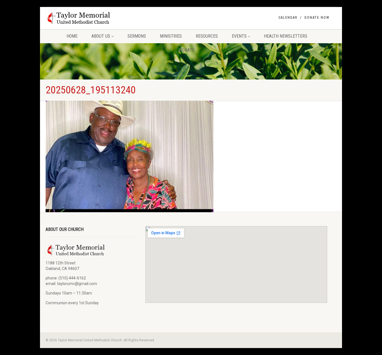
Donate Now (317, 18)
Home (72, 36)
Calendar (288, 18)
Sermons (137, 36)
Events (239, 36)
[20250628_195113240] (129, 156)
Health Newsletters (285, 36)
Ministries (171, 36)
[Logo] (91, 18)
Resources (207, 36)
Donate (186, 50)
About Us (100, 36)
